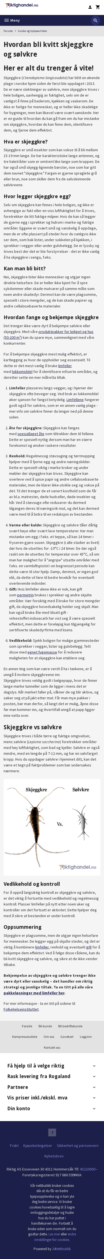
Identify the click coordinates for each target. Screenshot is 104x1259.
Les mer (55, 1234)
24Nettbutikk (61, 1249)
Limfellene (75, 399)
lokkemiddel (22, 371)
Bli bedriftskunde (70, 1026)
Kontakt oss (52, 1047)
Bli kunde (45, 1026)
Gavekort (66, 1037)
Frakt (14, 1145)
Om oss (49, 1037)
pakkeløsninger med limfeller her (34, 992)
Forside (8, 31)
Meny (14, 20)
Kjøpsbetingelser (37, 1145)
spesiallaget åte (30, 433)
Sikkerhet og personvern (77, 1145)
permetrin (25, 594)
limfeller (65, 365)
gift (89, 947)
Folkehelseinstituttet (21, 1009)
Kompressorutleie (24, 1037)
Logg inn (86, 1037)
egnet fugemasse (42, 652)
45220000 (87, 1169)
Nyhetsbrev (54, 1156)
